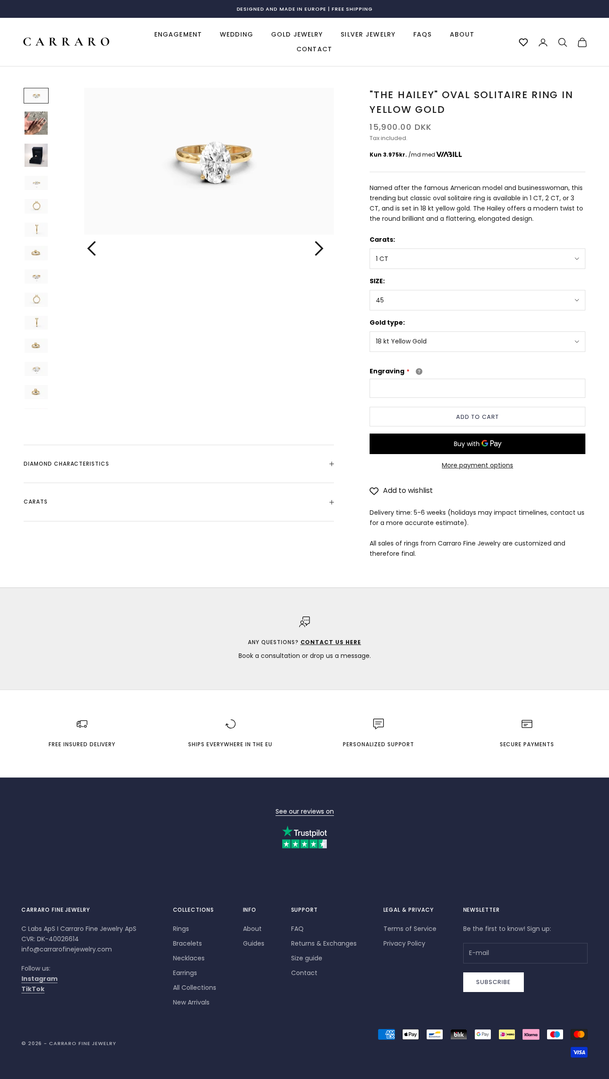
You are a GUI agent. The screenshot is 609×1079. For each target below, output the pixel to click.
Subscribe (493, 982)
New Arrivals (191, 1002)
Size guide (306, 958)
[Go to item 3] (36, 155)
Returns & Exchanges (324, 943)
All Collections (194, 987)
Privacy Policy (404, 943)
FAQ (297, 928)
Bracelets (187, 943)
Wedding (236, 34)
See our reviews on (305, 811)
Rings (181, 928)
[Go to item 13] (36, 392)
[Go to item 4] (36, 183)
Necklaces (189, 958)
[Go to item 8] (36, 277)
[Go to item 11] (36, 346)
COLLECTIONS (193, 910)
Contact (314, 49)
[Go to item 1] (36, 95)
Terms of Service (409, 928)
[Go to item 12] (36, 369)
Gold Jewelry (297, 34)
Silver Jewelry (368, 34)
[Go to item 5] (36, 206)
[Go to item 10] (36, 323)
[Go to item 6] (36, 230)
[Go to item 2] (36, 123)
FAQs (422, 34)
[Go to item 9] (36, 300)
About (462, 34)
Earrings (185, 972)
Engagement (178, 34)
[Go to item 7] (36, 253)
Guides (253, 943)
